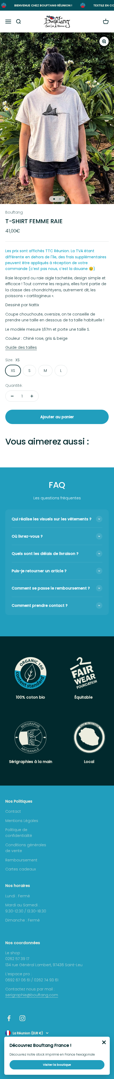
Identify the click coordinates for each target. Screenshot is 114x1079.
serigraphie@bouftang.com (31, 995)
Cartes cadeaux (20, 869)
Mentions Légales (21, 820)
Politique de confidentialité (18, 832)
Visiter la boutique (57, 1065)
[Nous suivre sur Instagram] (22, 1018)
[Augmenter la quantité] (31, 396)
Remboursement (21, 860)
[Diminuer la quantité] (12, 396)
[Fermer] (104, 1042)
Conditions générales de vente (25, 847)
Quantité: (14, 385)
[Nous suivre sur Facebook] (8, 1018)
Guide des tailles (21, 347)
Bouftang (14, 212)
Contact (13, 811)
